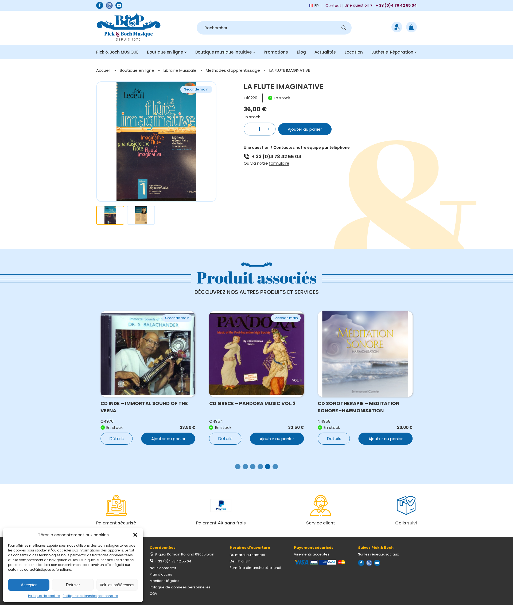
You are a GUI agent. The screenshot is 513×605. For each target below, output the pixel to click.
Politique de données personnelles (90, 595)
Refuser (73, 585)
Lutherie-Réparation (392, 52)
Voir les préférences (117, 585)
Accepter (29, 585)
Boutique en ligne (165, 52)
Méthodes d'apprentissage (233, 70)
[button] (135, 535)
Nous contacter (163, 567)
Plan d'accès (161, 574)
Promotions (276, 52)
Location (354, 52)
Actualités (325, 52)
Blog (301, 52)
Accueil (103, 70)
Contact (333, 5)
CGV (153, 593)
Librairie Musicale (180, 70)
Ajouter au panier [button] (168, 438)
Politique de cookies (44, 595)
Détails (116, 439)
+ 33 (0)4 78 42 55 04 (276, 156)
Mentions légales (164, 580)
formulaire (279, 163)
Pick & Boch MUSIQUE (117, 52)
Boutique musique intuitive (223, 52)
